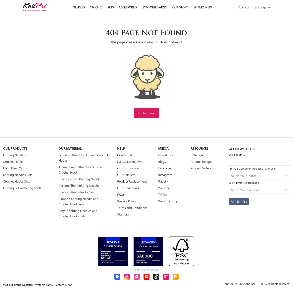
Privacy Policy (126, 201)
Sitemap (123, 214)
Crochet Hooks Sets (16, 181)
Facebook (164, 168)
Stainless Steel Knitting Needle (79, 179)
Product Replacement (132, 181)
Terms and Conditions (132, 208)
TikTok (162, 194)
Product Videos (201, 168)
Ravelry (163, 181)
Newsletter (165, 155)
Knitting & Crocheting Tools (22, 188)
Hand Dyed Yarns (15, 168)
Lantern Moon (63, 285)
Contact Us (124, 155)
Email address (237, 154)
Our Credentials (128, 188)
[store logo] (35, 7)
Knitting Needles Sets (17, 175)
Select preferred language (244, 182)
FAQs (121, 194)
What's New (203, 7)
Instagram (165, 175)
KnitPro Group (168, 201)
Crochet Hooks (13, 161)
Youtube (164, 188)
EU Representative (129, 161)
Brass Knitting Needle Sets (77, 192)
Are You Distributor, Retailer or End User (252, 168)
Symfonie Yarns (155, 7)
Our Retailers (126, 175)
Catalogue (198, 155)
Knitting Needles (14, 155)
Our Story (180, 7)
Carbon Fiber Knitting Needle (79, 185)
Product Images (201, 161)
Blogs (162, 161)
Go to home (146, 113)
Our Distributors (128, 168)
